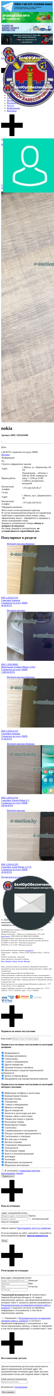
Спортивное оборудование (18, 1145)
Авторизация (20, 1387)
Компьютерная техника (16, 1096)
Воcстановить (8, 1392)
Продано (5, 454)
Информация (13, 108)
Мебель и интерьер (14, 1107)
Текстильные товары (15, 1151)
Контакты (12, 111)
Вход (4, 1241)
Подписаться (8, 1176)
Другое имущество (14, 1064)
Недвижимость (12, 1053)
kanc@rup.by (5, 936)
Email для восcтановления (14, 1379)
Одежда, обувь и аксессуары (18, 1116)
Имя (30, 1283)
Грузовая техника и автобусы (19, 1067)
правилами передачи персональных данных (20, 1171)
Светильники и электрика (17, 1136)
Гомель (14, 961)
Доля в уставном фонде (16, 1076)
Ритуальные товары (14, 1122)
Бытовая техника (13, 1099)
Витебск (8, 961)
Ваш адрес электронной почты (16, 1278)
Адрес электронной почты (14, 1213)
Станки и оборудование (16, 1061)
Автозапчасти (11, 1148)
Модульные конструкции (17, 1165)
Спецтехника (11, 1059)
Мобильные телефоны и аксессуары (22, 1093)
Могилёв (27, 961)
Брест (3, 961)
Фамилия (32, 1280)
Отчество (33, 1286)
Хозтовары (10, 1159)
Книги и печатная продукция (19, 1153)
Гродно (20, 961)
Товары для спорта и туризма (19, 1119)
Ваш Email (6, 1038)
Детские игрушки (13, 1142)
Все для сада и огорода (16, 1139)
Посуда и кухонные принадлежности (23, 1133)
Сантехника (10, 1127)
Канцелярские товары (15, 1125)
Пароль (32, 1215)
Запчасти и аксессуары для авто (20, 1113)
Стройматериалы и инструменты (21, 1130)
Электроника (11, 1101)
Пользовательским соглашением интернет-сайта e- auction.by (26, 1319)
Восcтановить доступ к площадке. (34, 1228)
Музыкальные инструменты (18, 1162)
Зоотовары (10, 1156)
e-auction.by (29, 950)
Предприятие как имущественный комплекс (26, 1078)
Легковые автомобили (15, 1056)
